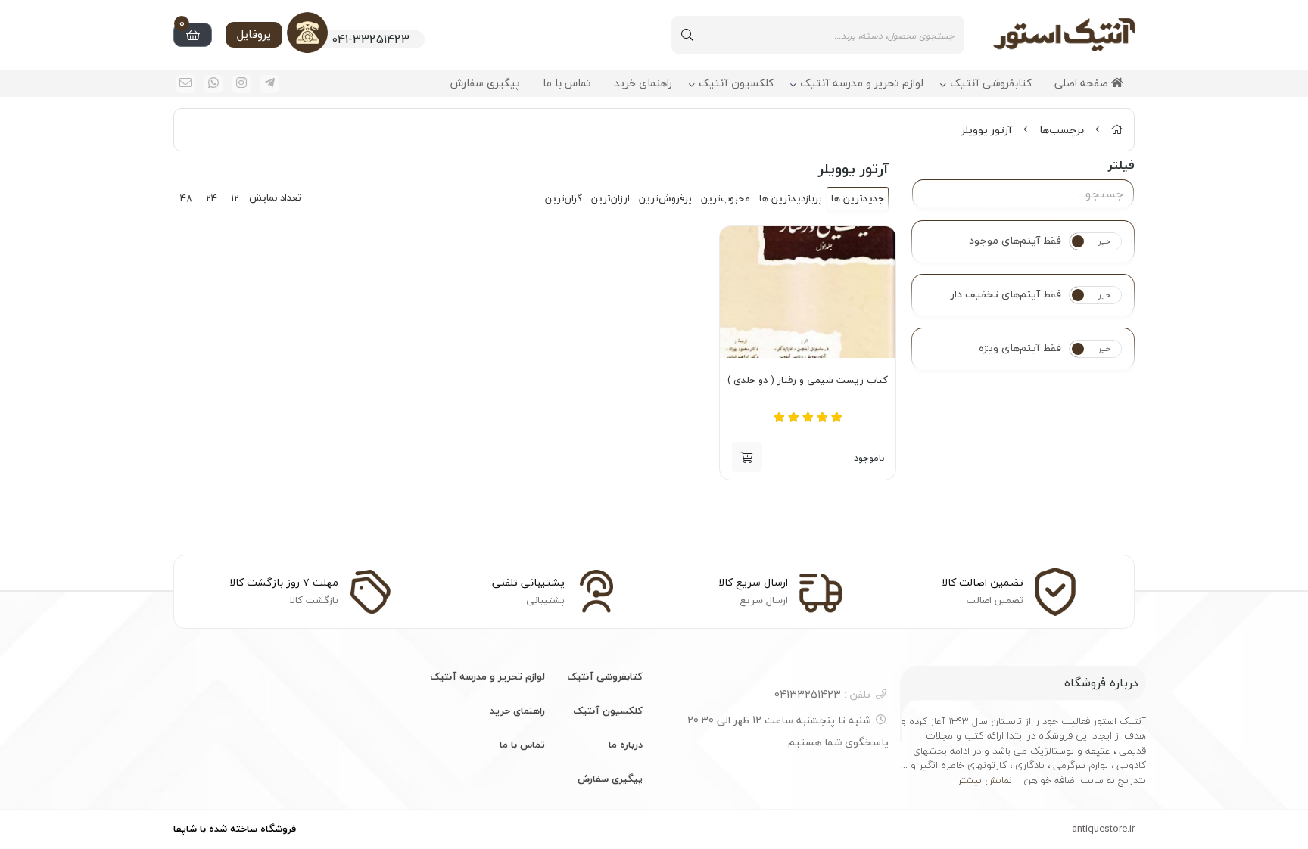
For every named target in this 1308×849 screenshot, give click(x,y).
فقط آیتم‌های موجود (1015, 240)
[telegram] (269, 84)
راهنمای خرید (643, 83)
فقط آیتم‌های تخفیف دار (1006, 294)
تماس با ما (567, 83)
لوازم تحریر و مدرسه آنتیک (861, 83)
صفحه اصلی (1082, 83)
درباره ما (626, 744)
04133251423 (822, 694)
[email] (185, 84)
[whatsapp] (213, 84)
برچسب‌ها (1061, 129)
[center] (687, 35)
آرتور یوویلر (986, 129)
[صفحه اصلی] (1116, 129)
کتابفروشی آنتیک (991, 83)
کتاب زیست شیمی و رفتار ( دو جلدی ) (807, 380)
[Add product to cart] (747, 457)
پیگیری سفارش (485, 83)
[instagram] (241, 84)
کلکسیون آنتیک (736, 83)
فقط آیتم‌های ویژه (1020, 348)
